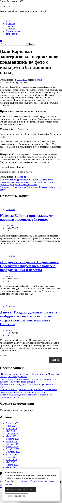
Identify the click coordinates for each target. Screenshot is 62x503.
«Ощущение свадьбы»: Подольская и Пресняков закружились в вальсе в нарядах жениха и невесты (29, 266)
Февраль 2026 (12, 439)
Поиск (3, 355)
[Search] (1, 41)
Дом (8, 21)
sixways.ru (5, 6)
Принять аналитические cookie (20, 490)
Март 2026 (11, 436)
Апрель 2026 (12, 433)
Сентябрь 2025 (13, 452)
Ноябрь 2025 (12, 446)
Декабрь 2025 (12, 444)
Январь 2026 (12, 441)
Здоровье (10, 23)
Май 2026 (10, 431)
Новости (10, 26)
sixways (38, 80)
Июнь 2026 (11, 428)
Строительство (13, 31)
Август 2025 (12, 454)
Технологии (12, 34)
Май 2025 (10, 462)
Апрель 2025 (12, 465)
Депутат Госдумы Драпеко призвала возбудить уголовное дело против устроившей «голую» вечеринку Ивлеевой (28, 318)
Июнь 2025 (11, 459)
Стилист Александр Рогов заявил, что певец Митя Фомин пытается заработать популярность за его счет (28, 390)
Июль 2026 (11, 426)
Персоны (10, 28)
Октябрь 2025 (12, 449)
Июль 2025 (11, 457)
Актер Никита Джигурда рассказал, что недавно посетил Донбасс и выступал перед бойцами (28, 380)
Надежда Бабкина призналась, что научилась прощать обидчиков (27, 217)
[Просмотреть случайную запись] (1, 38)
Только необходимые (16, 496)
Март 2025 (11, 467)
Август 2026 (12, 423)
